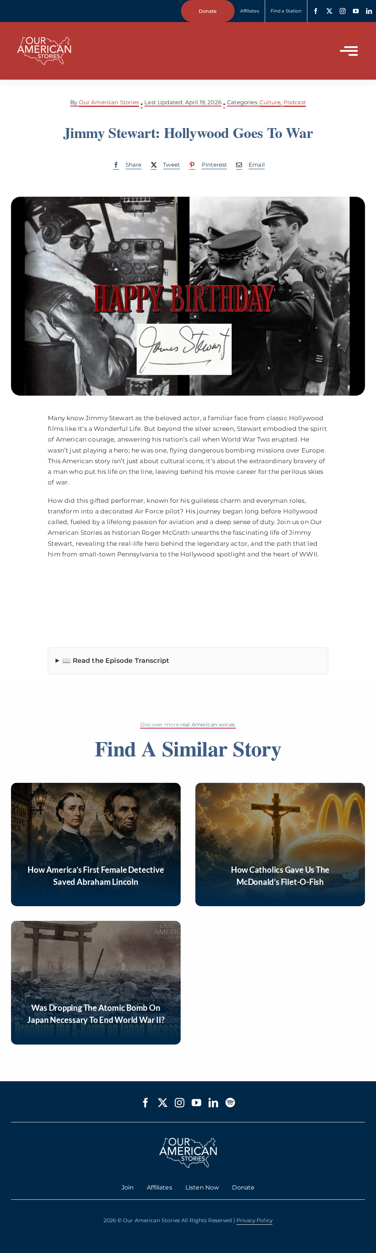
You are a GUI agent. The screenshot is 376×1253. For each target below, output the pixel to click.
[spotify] (230, 1102)
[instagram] (343, 11)
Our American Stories (109, 102)
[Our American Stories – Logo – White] (44, 32)
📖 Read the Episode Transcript (115, 661)
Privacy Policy (254, 1220)
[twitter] (329, 11)
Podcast (294, 102)
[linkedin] (369, 11)
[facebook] (316, 11)
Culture (270, 102)
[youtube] (356, 11)
